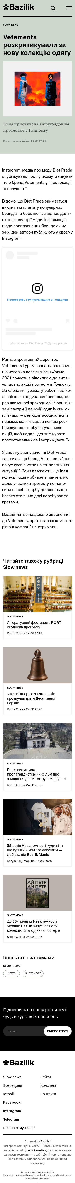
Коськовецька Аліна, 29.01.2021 (24, 141)
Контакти (48, 1094)
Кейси (46, 1077)
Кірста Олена (16, 633)
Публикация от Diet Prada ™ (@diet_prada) (37, 343)
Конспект (48, 1086)
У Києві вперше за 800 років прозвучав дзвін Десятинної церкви (31, 698)
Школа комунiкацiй (19, 1128)
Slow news (11, 25)
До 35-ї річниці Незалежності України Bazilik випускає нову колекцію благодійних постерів (33, 926)
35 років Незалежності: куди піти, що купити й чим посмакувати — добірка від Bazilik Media (35, 850)
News (11, 973)
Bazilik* (45, 1141)
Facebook (11, 1103)
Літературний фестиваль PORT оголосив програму (34, 625)
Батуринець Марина (21, 861)
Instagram (12, 1111)
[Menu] (68, 8)
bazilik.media (35, 1150)
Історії (8, 1094)
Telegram (11, 1120)
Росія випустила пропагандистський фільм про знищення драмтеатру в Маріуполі (37, 774)
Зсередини (12, 1086)
